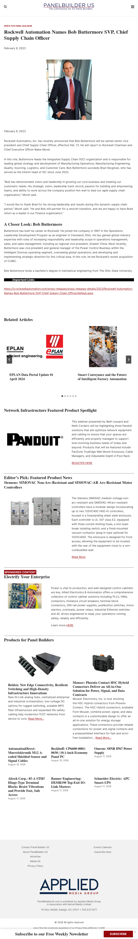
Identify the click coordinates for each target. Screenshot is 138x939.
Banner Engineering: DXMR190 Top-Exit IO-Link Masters (68, 783)
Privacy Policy (35, 865)
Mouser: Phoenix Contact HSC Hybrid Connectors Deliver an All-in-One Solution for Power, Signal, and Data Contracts (101, 689)
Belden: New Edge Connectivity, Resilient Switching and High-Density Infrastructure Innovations (38, 689)
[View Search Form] (5, 7)
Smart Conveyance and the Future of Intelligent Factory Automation (102, 376)
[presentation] (35, 346)
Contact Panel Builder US (35, 847)
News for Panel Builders (18, 26)
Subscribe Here (102, 851)
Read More (78, 557)
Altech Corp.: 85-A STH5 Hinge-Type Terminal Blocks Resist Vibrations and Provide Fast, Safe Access (26, 787)
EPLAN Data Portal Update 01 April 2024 (31, 376)
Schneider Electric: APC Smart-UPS (112, 781)
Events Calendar (103, 847)
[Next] (128, 360)
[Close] (135, 932)
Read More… (36, 718)
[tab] (62, 396)
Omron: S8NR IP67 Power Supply (113, 751)
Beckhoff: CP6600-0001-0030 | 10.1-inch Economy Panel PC (69, 753)
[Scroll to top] (131, 929)
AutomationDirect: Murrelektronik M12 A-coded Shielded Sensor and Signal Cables (27, 755)
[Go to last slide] (9, 360)
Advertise (35, 856)
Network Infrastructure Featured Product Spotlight (50, 410)
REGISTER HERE (82, 463)
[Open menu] (132, 6)
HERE (69, 625)
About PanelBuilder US (35, 851)
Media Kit (35, 861)
